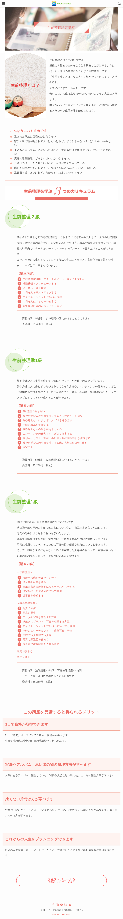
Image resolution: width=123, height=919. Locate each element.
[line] (61, 905)
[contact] (70, 905)
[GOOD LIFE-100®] (61, 3)
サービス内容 (55, 910)
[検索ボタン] (119, 3)
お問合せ (79, 910)
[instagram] (57, 905)
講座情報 (68, 910)
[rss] (65, 905)
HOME (43, 910)
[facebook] (53, 905)
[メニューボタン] (3, 3)
